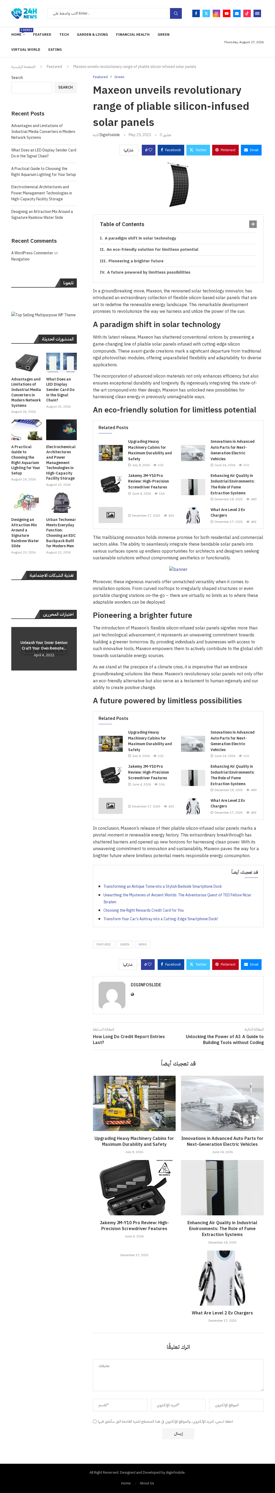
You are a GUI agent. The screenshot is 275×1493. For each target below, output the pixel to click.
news (143, 944)
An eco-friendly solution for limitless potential (152, 249)
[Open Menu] (257, 13)
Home (18, 32)
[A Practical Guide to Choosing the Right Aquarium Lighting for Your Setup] (26, 429)
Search (17, 78)
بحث (176, 13)
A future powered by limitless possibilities (148, 272)
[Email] (237, 13)
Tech (64, 34)
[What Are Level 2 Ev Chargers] (193, 516)
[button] (16, 648)
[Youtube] (226, 13)
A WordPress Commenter (32, 253)
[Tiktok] (247, 13)
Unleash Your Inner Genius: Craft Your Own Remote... (44, 645)
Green (163, 34)
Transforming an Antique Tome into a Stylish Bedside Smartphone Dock (162, 886)
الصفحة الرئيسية (23, 67)
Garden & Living (92, 34)
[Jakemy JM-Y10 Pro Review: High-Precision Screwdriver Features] (111, 484)
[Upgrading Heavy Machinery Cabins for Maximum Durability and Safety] (111, 453)
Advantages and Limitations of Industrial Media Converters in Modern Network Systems (43, 132)
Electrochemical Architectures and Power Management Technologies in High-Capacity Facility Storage (41, 193)
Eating (55, 49)
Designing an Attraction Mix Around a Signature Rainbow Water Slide (42, 214)
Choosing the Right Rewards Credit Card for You (143, 910)
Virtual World (25, 49)
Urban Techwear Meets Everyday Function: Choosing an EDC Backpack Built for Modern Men (61, 533)
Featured (42, 34)
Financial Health (133, 34)
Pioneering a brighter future (136, 261)
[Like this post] (150, 150)
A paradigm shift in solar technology (140, 238)
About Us (147, 1483)
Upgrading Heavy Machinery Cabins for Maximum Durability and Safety (150, 450)
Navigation (20, 259)
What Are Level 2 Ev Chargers (222, 1313)
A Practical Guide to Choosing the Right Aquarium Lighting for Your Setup (43, 171)
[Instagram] (216, 13)
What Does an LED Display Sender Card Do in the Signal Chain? (43, 153)
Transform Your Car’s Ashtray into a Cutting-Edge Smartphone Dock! (160, 919)
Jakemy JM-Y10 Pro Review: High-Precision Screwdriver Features (148, 481)
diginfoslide (110, 135)
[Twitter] (206, 13)
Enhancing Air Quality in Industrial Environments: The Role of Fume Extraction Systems (233, 484)
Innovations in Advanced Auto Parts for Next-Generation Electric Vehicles (233, 450)
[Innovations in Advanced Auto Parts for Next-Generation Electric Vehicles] (193, 453)
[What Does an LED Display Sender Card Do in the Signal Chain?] (61, 362)
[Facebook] (196, 13)
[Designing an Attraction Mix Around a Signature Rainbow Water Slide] (26, 502)
